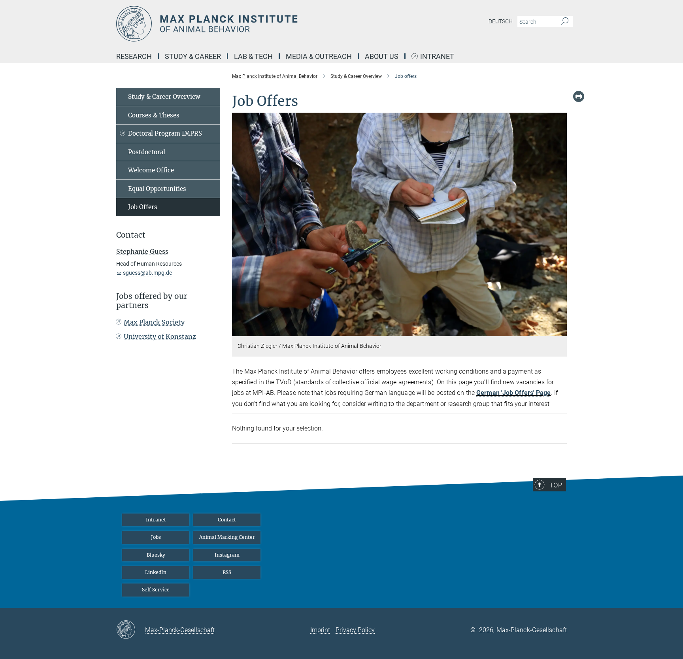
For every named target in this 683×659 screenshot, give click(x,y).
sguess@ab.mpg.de (147, 273)
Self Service (156, 590)
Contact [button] (130, 235)
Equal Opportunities (157, 189)
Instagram (227, 555)
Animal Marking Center (227, 537)
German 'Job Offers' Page (513, 393)
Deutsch (501, 21)
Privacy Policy (355, 630)
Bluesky (156, 555)
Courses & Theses (153, 115)
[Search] (565, 21)
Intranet (437, 56)
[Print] (579, 96)
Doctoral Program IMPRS (165, 133)
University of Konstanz (160, 336)
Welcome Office (151, 170)
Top (555, 485)
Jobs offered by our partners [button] (151, 301)
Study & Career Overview (164, 96)
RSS (227, 572)
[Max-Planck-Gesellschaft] (130, 630)
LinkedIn (155, 572)
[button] (560, 330)
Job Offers (142, 207)
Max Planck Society (154, 322)
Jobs (156, 537)
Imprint (320, 630)
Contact (227, 520)
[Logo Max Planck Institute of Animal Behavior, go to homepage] (264, 24)
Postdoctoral (146, 152)
